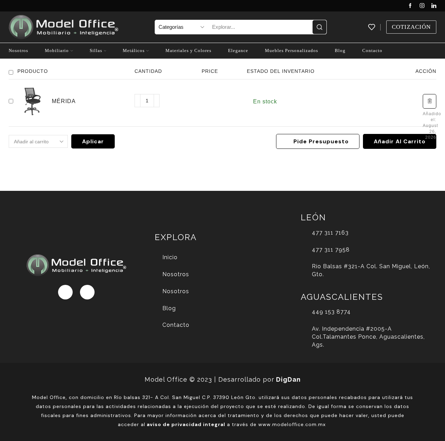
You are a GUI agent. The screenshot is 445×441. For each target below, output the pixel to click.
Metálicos (134, 50)
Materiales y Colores (188, 50)
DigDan (288, 379)
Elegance (238, 50)
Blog (340, 50)
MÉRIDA (64, 101)
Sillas (96, 50)
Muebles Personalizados (291, 50)
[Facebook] (410, 6)
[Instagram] (422, 6)
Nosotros (18, 50)
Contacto (372, 50)
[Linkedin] (433, 6)
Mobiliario (57, 50)
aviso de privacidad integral (186, 424)
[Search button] (319, 27)
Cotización (411, 27)
